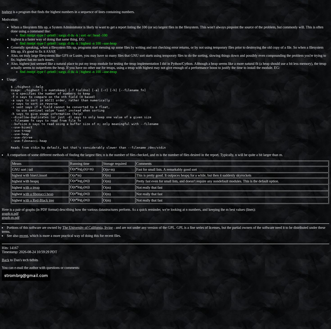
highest (7, 12)
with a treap (31, 187)
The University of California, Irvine (87, 227)
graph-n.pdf (10, 214)
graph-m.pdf (10, 218)
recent (23, 236)
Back (5, 260)
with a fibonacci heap (38, 194)
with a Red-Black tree (38, 200)
